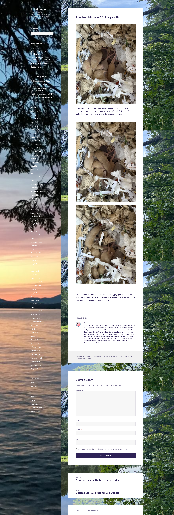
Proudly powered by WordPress (87, 510)
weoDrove (34, 94)
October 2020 (35, 318)
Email (79, 430)
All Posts (34, 383)
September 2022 (36, 253)
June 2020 (34, 333)
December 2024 (36, 184)
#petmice (79, 359)
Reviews (34, 386)
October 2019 (35, 362)
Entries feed (35, 404)
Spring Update (46, 81)
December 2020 (36, 311)
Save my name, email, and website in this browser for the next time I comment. (105, 449)
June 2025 (34, 162)
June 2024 (34, 195)
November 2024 (36, 188)
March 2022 (35, 271)
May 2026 (34, 123)
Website (79, 439)
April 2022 (34, 267)
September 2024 (36, 191)
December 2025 (36, 141)
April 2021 (34, 296)
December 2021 (36, 282)
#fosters (124, 356)
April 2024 (34, 202)
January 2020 (35, 351)
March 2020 (35, 343)
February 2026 (36, 133)
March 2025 (35, 173)
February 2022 (36, 275)
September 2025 (36, 151)
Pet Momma (38, 9)
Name (79, 420)
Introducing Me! (46, 94)
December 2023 (36, 217)
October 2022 (35, 249)
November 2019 (36, 358)
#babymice (116, 356)
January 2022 (35, 278)
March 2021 (35, 300)
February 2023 (36, 235)
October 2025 (35, 148)
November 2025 (36, 144)
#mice (130, 356)
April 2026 (34, 126)
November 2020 (36, 315)
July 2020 (34, 329)
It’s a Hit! (34, 48)
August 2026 (35, 112)
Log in (33, 400)
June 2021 (34, 289)
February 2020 (36, 347)
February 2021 (36, 304)
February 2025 (36, 177)
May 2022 (34, 264)
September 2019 (36, 365)
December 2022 (36, 242)
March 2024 (35, 206)
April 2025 (34, 170)
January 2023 (35, 238)
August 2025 (35, 155)
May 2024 (34, 199)
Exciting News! (36, 67)
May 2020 (34, 336)
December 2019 (36, 354)
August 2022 (35, 257)
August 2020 (35, 325)
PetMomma (97, 356)
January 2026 (35, 137)
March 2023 (35, 231)
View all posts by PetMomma (94, 343)
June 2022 (34, 260)
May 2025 (34, 166)
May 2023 (34, 224)
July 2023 (34, 220)
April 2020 (34, 340)
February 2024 (36, 209)
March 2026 (35, 130)
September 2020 (36, 322)
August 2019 (35, 369)
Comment (80, 390)
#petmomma (87, 359)
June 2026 (34, 119)
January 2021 (35, 307)
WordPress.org (36, 411)
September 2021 (36, 286)
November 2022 (36, 246)
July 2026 (34, 115)
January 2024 (35, 213)
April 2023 (34, 228)
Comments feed (36, 408)
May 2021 (34, 293)
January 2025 (35, 180)
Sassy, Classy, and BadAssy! (40, 63)
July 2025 (34, 159)
